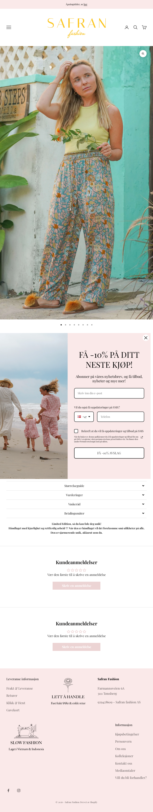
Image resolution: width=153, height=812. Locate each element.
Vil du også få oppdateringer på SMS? (97, 407)
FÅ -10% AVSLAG (109, 453)
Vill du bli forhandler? (131, 778)
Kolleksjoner (124, 756)
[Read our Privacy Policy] (141, 437)
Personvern (123, 741)
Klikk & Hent (15, 703)
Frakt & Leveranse (19, 688)
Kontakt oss (123, 763)
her (85, 4)
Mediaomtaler (125, 770)
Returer (11, 695)
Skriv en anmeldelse (76, 585)
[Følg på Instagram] (19, 790)
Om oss (120, 749)
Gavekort (13, 710)
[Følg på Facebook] (8, 790)
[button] (76, 485)
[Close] (146, 338)
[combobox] (84, 416)
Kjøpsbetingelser (127, 734)
